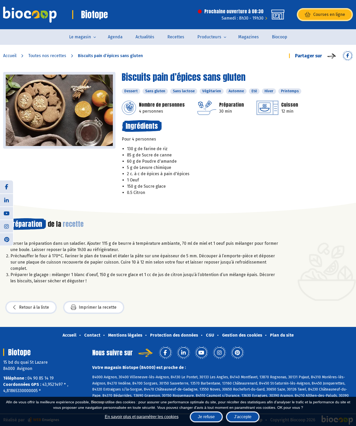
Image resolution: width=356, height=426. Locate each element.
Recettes (175, 36)
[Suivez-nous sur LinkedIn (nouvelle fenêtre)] (6, 199)
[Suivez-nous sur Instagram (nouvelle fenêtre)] (6, 226)
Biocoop (279, 36)
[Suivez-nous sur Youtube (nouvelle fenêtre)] (6, 213)
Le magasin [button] (80, 36)
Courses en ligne (329, 14)
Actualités (145, 36)
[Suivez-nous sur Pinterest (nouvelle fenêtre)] (6, 239)
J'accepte (242, 417)
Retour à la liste (34, 307)
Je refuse (206, 417)
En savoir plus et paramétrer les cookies (142, 417)
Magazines (248, 36)
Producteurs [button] (209, 36)
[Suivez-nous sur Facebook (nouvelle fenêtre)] (6, 186)
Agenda (115, 36)
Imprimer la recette (97, 307)
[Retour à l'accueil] (30, 15)
